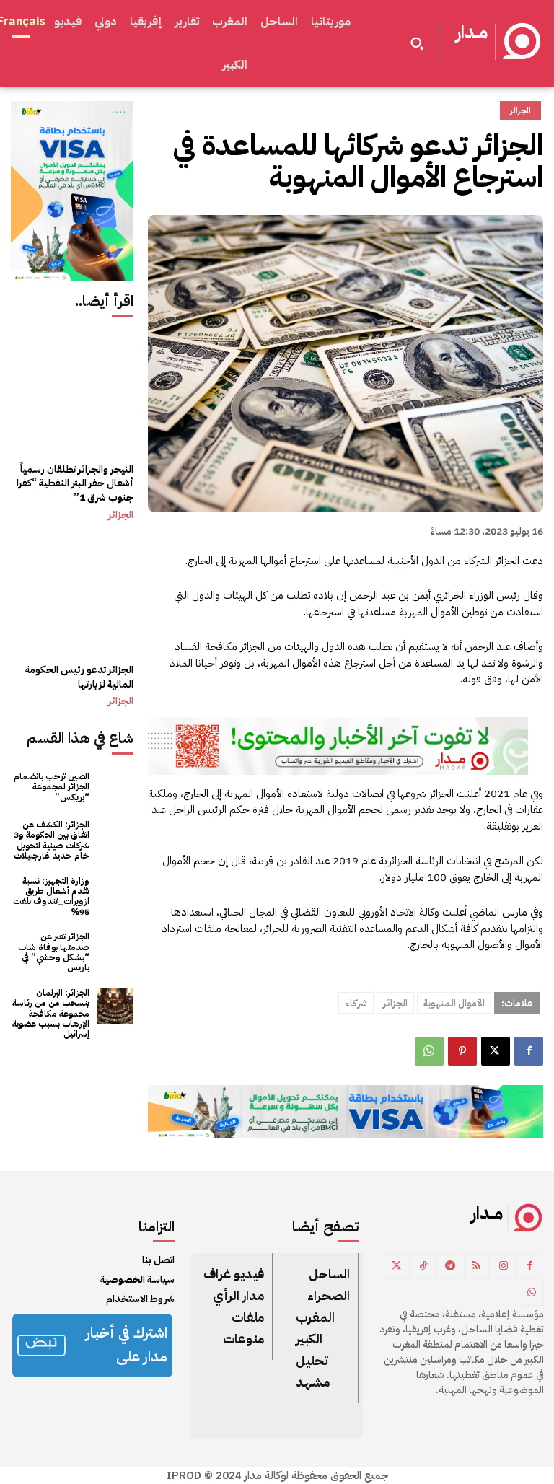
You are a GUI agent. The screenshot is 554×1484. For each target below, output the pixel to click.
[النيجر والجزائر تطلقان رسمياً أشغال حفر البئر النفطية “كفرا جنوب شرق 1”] (72, 392)
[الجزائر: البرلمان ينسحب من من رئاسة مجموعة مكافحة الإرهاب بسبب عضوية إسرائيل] (115, 1006)
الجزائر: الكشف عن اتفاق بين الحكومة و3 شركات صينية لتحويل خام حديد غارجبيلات (51, 840)
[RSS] (476, 1266)
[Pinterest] (462, 1051)
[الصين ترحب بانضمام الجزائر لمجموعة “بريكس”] (115, 786)
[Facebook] (528, 1051)
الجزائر (120, 515)
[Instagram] (503, 1266)
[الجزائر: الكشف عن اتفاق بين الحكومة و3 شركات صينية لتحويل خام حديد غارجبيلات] (115, 838)
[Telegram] (449, 1266)
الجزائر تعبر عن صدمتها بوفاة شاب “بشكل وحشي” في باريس (53, 952)
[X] (495, 1051)
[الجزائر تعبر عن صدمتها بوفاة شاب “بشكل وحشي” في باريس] (115, 949)
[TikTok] (423, 1266)
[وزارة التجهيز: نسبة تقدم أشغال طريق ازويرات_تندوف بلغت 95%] (115, 894)
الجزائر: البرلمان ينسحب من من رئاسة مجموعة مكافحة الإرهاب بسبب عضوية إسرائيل (50, 1013)
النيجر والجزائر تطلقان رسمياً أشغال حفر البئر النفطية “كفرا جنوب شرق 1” (75, 483)
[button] (417, 43)
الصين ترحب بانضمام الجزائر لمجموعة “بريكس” (51, 787)
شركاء (356, 1003)
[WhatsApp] (429, 1051)
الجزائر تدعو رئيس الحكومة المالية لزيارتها (79, 677)
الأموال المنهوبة (454, 1003)
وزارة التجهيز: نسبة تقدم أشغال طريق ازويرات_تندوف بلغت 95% (51, 896)
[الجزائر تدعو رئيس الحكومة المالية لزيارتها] (72, 593)
